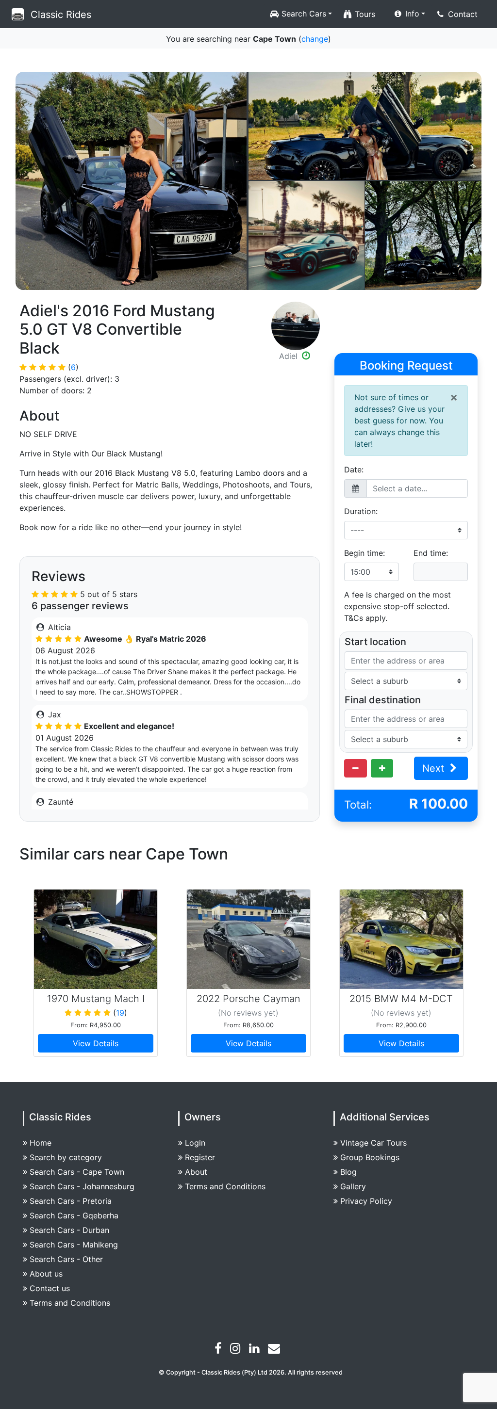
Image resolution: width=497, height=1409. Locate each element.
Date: (354, 469)
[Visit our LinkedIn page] (255, 1350)
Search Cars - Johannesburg (82, 1186)
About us (46, 1274)
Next (434, 768)
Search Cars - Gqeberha (74, 1215)
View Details (95, 1043)
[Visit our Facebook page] (219, 1350)
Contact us (50, 1288)
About (196, 1172)
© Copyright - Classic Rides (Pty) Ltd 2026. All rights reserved (251, 1372)
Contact (462, 14)
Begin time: (364, 553)
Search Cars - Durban (69, 1230)
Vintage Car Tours (373, 1143)
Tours (363, 14)
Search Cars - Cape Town (77, 1172)
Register (200, 1157)
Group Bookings (369, 1157)
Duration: (361, 511)
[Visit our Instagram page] (236, 1350)
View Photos (131, 181)
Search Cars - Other (66, 1259)
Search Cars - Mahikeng (74, 1244)
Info (411, 13)
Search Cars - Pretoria (71, 1201)
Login (195, 1143)
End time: (431, 553)
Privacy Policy (366, 1201)
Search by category (66, 1157)
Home (40, 1143)
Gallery (353, 1186)
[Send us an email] (275, 1350)
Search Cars (302, 13)
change (314, 39)
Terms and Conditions (70, 1303)
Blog (348, 1172)
